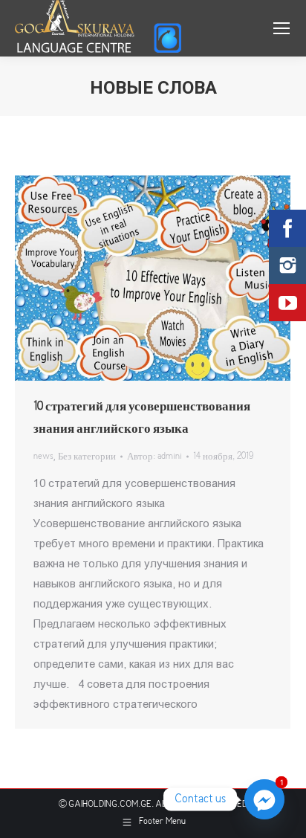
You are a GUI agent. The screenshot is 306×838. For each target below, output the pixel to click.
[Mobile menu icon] (281, 28)
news (43, 456)
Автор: (154, 456)
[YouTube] (287, 302)
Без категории (87, 456)
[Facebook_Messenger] (264, 799)
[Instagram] (287, 265)
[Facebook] (287, 228)
